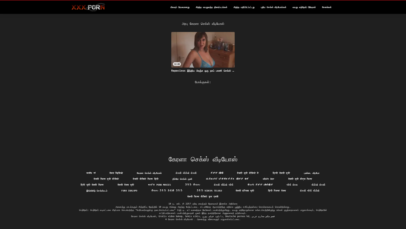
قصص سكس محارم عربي (263, 216)
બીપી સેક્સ (292, 185)
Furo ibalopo (129, 190)
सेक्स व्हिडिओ (116, 173)
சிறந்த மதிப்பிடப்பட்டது (244, 7)
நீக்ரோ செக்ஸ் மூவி (182, 179)
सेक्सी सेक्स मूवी (126, 185)
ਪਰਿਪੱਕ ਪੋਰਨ (268, 179)
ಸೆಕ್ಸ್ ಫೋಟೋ (216, 173)
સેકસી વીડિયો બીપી (223, 185)
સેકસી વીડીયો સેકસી (186, 173)
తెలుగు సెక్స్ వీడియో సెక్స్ (167, 190)
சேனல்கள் (326, 7)
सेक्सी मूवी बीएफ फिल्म (300, 179)
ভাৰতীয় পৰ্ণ (90, 173)
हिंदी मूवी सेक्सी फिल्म (92, 185)
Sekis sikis (192, 216)
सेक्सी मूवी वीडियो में (248, 173)
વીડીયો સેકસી (318, 185)
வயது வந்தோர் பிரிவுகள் (304, 7)
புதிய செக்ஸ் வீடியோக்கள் (273, 7)
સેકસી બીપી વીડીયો (310, 190)
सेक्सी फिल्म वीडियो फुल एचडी (203, 196)
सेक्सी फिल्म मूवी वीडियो (106, 179)
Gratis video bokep (170, 216)
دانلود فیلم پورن (212, 216)
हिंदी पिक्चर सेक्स (277, 190)
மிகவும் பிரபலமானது (180, 7)
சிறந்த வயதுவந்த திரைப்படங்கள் (211, 7)
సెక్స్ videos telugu (209, 190)
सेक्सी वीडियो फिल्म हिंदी (146, 179)
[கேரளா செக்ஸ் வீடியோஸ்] (88, 7)
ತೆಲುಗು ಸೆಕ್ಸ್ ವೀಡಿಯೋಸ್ (260, 185)
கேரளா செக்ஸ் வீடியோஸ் (149, 173)
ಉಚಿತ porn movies (159, 185)
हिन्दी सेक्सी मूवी (281, 173)
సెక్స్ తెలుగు (192, 185)
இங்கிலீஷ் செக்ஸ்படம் (96, 190)
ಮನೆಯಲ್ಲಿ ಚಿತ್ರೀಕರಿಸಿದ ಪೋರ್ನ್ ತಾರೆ (227, 179)
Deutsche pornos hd (237, 216)
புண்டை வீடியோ (311, 173)
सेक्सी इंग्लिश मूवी (245, 190)
